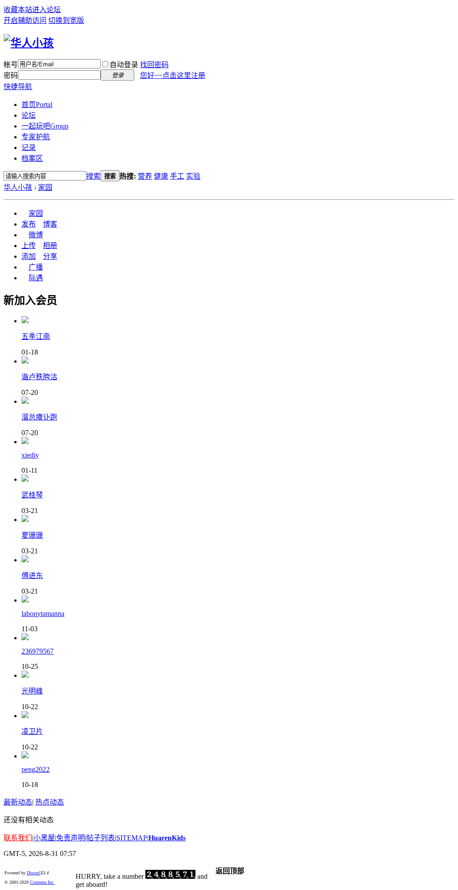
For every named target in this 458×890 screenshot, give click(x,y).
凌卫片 (32, 731)
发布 (28, 224)
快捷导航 (18, 86)
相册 (50, 245)
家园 (45, 187)
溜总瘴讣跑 (39, 417)
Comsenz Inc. (42, 882)
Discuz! (33, 872)
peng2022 (35, 769)
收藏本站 (18, 9)
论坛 (28, 115)
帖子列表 (100, 838)
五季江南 (35, 336)
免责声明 (70, 838)
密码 (11, 75)
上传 (28, 245)
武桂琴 (32, 495)
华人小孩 (18, 187)
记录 (28, 147)
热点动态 (49, 802)
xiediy (30, 455)
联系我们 (18, 838)
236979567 (37, 651)
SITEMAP (131, 838)
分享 (50, 256)
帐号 (11, 64)
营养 (145, 176)
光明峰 (32, 691)
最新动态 (18, 802)
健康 (161, 176)
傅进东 (32, 575)
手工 (177, 176)
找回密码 (154, 64)
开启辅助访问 (25, 20)
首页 (36, 104)
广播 (36, 267)
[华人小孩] (29, 43)
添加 (28, 256)
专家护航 (35, 137)
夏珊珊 (32, 535)
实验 (193, 176)
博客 (50, 224)
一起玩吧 (44, 126)
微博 (36, 235)
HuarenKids (167, 838)
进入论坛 (46, 9)
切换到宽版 (66, 20)
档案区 (32, 158)
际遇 (36, 278)
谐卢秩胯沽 (39, 377)
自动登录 (124, 64)
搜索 (93, 176)
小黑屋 (44, 838)
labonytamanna (42, 613)
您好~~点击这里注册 (172, 75)
